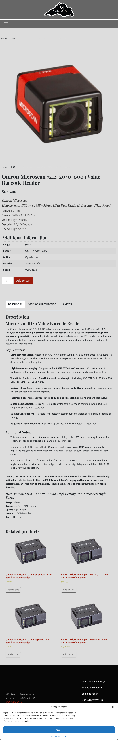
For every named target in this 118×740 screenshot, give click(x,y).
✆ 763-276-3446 (14, 701)
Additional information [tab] (42, 304)
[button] (113, 706)
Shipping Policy (90, 693)
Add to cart (23, 281)
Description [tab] (15, 304)
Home (4, 38)
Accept (59, 730)
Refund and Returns (92, 687)
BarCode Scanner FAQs (93, 681)
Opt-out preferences (59, 736)
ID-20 (12, 38)
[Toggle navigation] (6, 24)
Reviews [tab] (66, 304)
